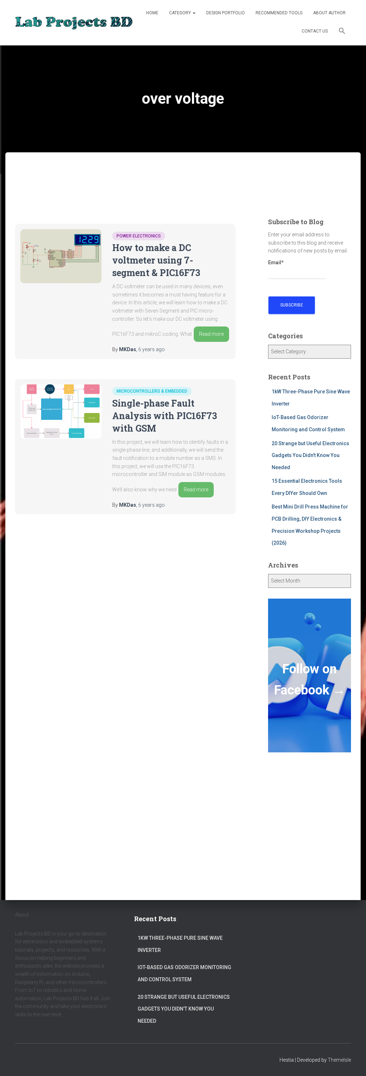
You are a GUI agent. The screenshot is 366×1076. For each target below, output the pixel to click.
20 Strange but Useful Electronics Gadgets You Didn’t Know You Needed (310, 455)
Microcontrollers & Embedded (152, 391)
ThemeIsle (339, 1060)
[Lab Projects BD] (74, 23)
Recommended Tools (279, 12)
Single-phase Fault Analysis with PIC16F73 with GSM (164, 415)
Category (180, 12)
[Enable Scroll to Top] (352, 1062)
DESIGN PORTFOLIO (225, 12)
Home (152, 12)
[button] (342, 32)
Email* (276, 262)
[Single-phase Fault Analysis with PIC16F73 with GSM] (61, 411)
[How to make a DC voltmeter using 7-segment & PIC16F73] (61, 256)
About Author (329, 12)
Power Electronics (139, 236)
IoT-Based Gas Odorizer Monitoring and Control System (184, 973)
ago (151, 349)
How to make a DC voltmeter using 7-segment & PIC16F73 (156, 260)
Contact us (315, 31)
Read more (211, 334)
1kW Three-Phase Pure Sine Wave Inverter (180, 944)
